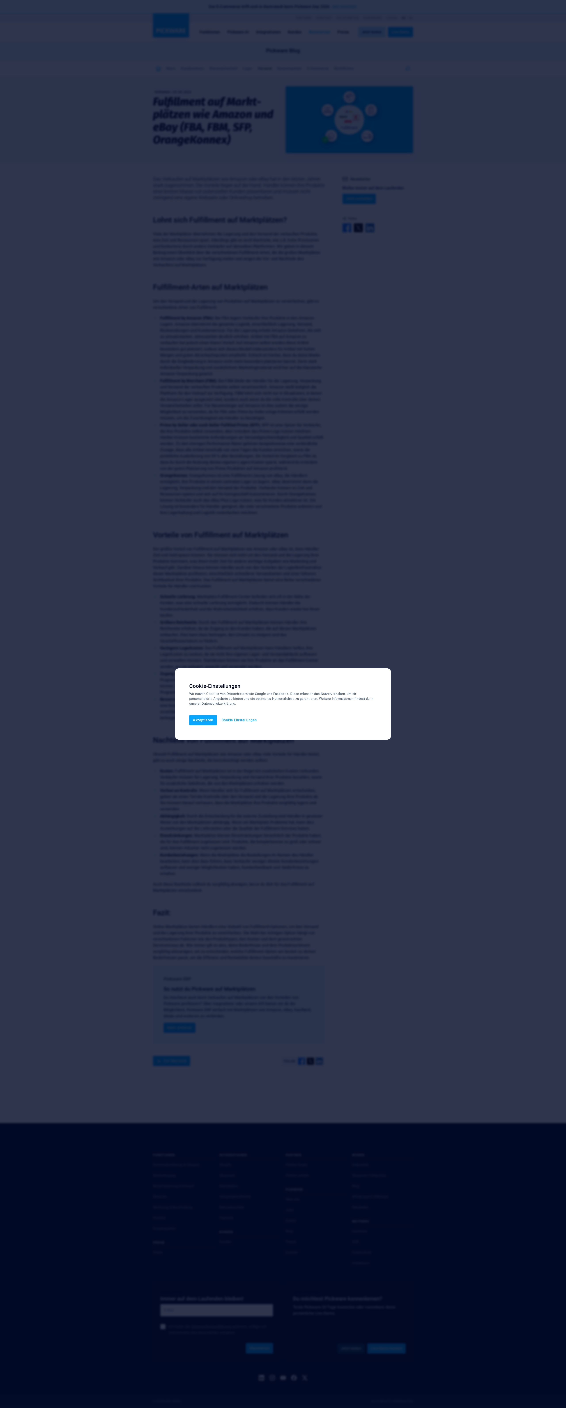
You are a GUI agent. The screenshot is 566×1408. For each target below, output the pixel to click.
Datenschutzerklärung (218, 704)
